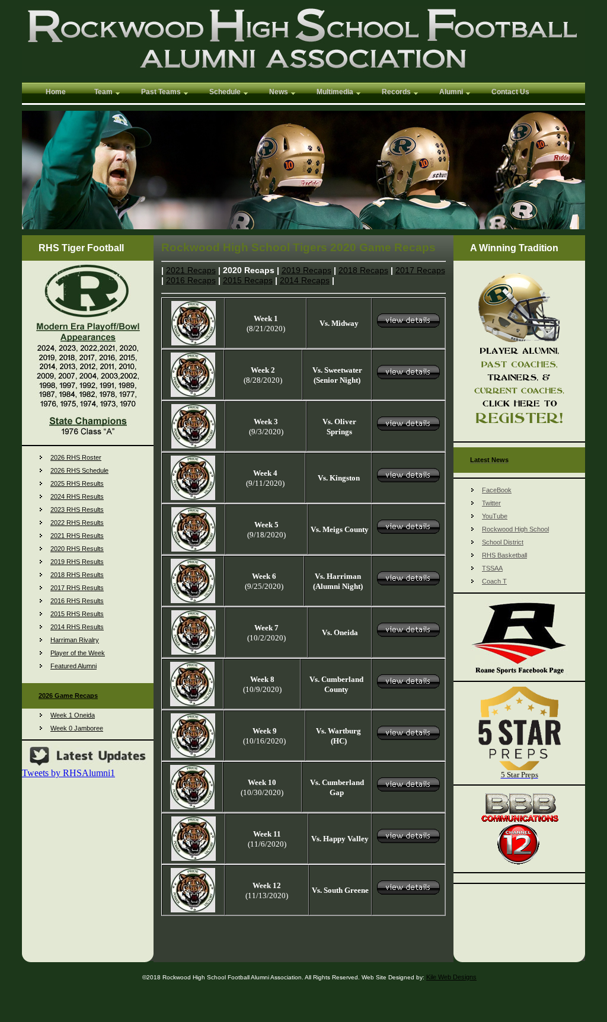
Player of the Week (77, 652)
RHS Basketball (504, 555)
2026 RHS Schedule (79, 470)
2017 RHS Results (77, 587)
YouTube (494, 516)
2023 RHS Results (77, 509)
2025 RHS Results (77, 483)
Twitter (491, 503)
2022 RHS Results (77, 522)
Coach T (494, 581)
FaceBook (497, 490)
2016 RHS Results (77, 600)
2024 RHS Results (77, 496)
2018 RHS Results (77, 574)
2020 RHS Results (77, 548)
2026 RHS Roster (75, 457)
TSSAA (492, 568)
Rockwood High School (515, 529)
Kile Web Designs (451, 977)
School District (502, 542)
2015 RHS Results (77, 613)
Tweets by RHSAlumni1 (68, 773)
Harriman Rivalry (74, 639)
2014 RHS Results (77, 626)
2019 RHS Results (77, 561)
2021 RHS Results (77, 535)
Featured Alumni (73, 665)
